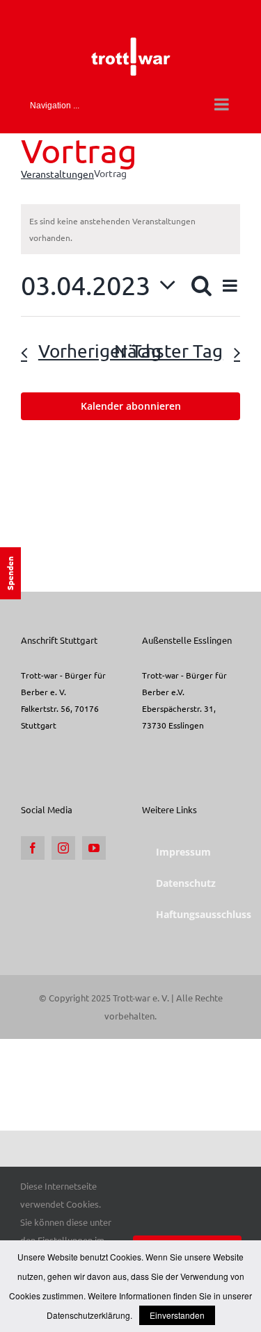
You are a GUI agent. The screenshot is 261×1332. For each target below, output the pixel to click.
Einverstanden (177, 1315)
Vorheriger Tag (99, 351)
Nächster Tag (168, 351)
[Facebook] (33, 848)
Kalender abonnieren (131, 406)
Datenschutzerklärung (88, 1315)
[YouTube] (94, 848)
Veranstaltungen (57, 173)
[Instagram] (63, 848)
